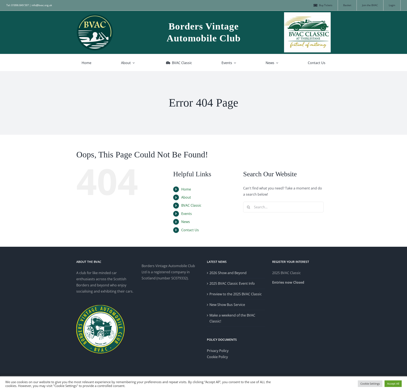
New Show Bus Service (227, 304)
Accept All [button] (393, 383)
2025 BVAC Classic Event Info (232, 283)
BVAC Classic (191, 205)
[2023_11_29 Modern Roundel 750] (94, 15)
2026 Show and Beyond (228, 272)
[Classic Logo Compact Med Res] (307, 14)
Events (186, 213)
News (185, 221)
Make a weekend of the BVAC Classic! (232, 318)
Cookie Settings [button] (370, 383)
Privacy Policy (218, 350)
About (186, 197)
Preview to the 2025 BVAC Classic (235, 294)
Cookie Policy (217, 357)
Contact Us (190, 230)
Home (186, 189)
